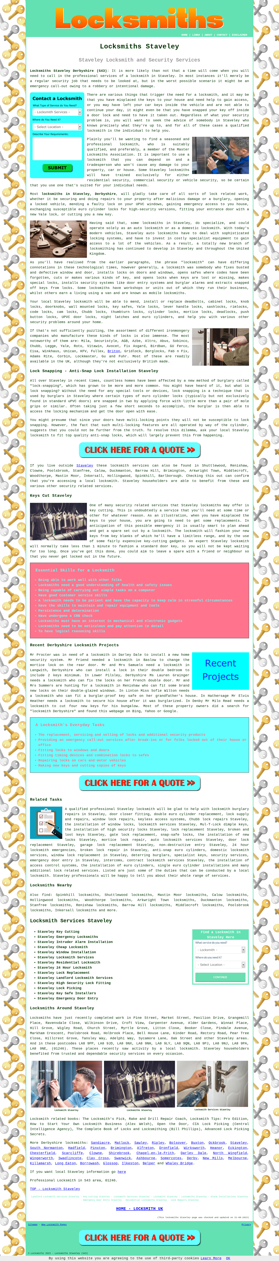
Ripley (158, 1143)
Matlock (122, 1143)
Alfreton (145, 1148)
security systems (97, 283)
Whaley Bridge (179, 1163)
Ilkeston (130, 1163)
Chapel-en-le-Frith (155, 1153)
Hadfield (76, 1148)
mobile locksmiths (166, 293)
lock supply (237, 814)
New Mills (213, 1158)
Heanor (216, 1148)
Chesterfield (42, 1153)
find (46, 895)
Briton (114, 351)
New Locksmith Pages (54, 1224)
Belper (149, 1163)
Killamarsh (40, 1163)
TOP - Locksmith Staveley (55, 1189)
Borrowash (89, 1163)
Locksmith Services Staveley (71, 921)
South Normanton (46, 1148)
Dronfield (168, 1148)
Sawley (140, 1143)
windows (154, 204)
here (122, 1172)
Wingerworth (41, 1158)
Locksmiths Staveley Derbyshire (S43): (69, 71)
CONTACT (222, 34)
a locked (38, 204)
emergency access (201, 204)
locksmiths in (156, 223)
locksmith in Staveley (152, 76)
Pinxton (98, 1148)
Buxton (197, 1143)
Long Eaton (65, 1163)
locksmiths (167, 233)
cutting (75, 214)
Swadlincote (69, 1158)
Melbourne (237, 1158)
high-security (142, 209)
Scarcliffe (72, 1153)
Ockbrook (217, 1143)
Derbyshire (51, 1143)
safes (196, 273)
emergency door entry (51, 860)
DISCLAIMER (239, 34)
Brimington (121, 1148)
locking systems (105, 238)
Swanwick (122, 1158)
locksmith (145, 809)
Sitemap (32, 1224)
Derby (192, 1158)
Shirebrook (119, 1153)
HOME (184, 34)
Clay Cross (98, 1158)
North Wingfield (230, 1153)
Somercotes (171, 1158)
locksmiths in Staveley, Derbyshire (79, 194)
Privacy (246, 1224)
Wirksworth (194, 1148)
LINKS (196, 34)
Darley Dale (193, 1153)
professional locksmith (112, 144)
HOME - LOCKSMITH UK (139, 1208)
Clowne (95, 1153)
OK (228, 1258)
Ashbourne (145, 1158)
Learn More (211, 1258)
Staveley (84, 466)
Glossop (110, 1163)
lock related (222, 194)
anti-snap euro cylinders (179, 850)
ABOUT (208, 34)
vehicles (152, 243)
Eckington (237, 1148)
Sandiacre (100, 1143)
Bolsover (177, 1143)
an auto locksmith (145, 228)
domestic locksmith (229, 850)
